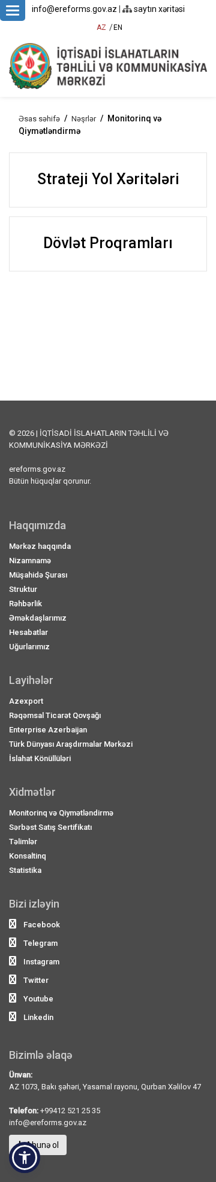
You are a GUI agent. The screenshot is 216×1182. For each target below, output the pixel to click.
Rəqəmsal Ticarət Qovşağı (55, 715)
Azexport (26, 701)
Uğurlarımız (29, 646)
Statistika (25, 870)
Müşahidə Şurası (38, 574)
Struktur (23, 589)
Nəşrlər (83, 118)
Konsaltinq (27, 855)
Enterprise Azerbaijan (48, 729)
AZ (101, 27)
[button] (24, 1157)
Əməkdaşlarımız (38, 617)
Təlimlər (23, 841)
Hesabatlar (28, 632)
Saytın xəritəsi (158, 9)
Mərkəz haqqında (40, 546)
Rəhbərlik (25, 603)
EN (117, 27)
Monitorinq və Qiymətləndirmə (61, 812)
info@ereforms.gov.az (74, 9)
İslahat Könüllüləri (40, 758)
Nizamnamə (30, 560)
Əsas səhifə (39, 118)
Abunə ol (41, 1145)
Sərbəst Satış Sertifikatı (50, 827)
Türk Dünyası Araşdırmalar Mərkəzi (71, 744)
